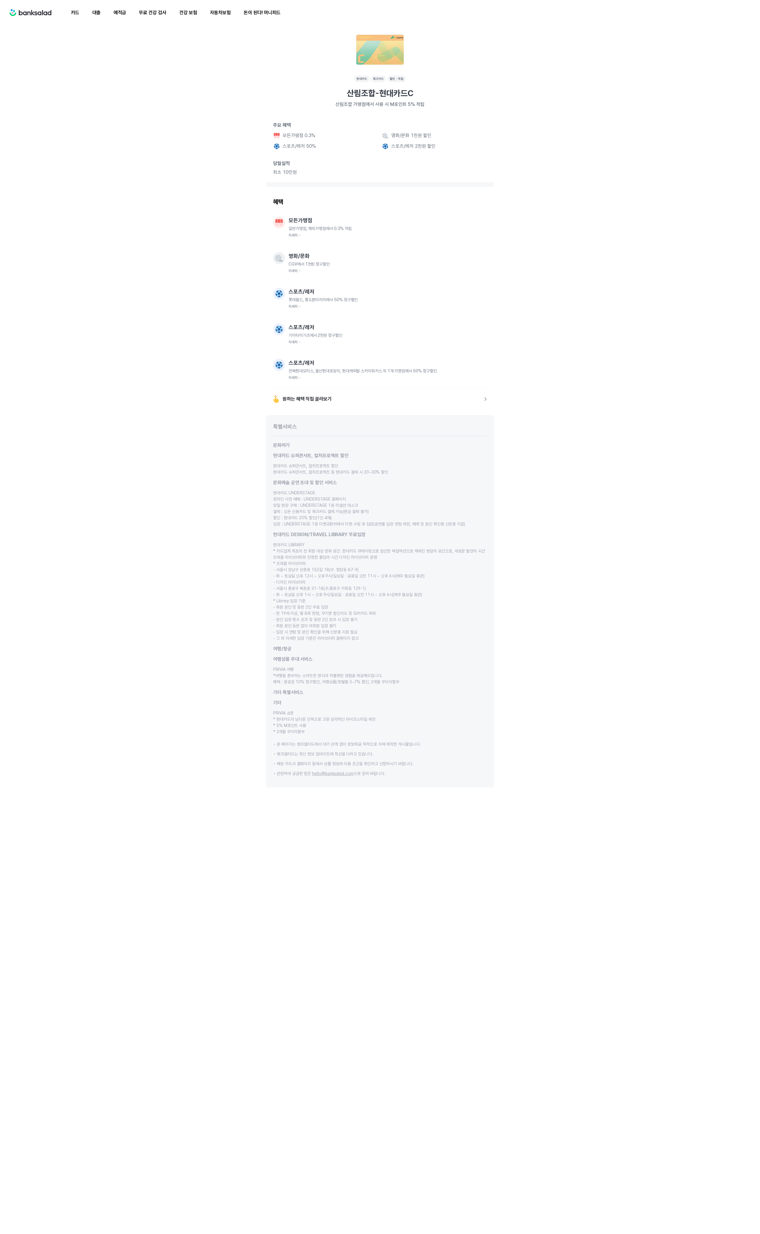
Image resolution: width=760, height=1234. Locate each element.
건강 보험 (188, 12)
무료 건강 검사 (152, 12)
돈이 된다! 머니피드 (262, 12)
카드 (75, 12)
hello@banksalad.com (333, 773)
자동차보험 (220, 12)
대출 (96, 12)
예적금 (120, 12)
